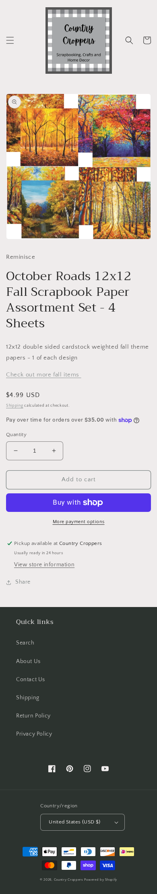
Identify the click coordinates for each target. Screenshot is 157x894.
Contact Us (30, 679)
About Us (28, 661)
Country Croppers (68, 880)
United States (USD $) (74, 822)
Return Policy (33, 716)
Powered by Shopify (100, 880)
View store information (44, 564)
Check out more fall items (43, 374)
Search (25, 643)
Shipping (14, 405)
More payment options (79, 521)
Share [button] (23, 582)
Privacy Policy (34, 734)
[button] (10, 40)
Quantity (16, 434)
